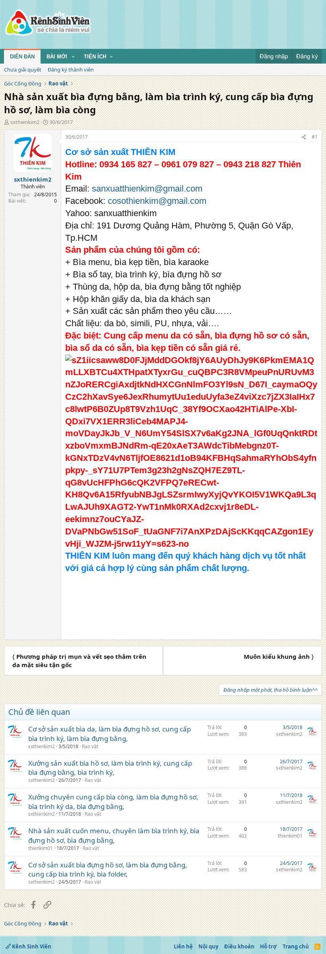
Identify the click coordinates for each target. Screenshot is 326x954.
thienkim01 (40, 848)
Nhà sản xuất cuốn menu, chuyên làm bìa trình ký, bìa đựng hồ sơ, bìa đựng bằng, (114, 835)
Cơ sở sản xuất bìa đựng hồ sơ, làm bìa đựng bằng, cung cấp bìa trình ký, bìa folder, (107, 869)
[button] (73, 57)
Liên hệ (183, 946)
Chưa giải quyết (22, 69)
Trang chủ (296, 946)
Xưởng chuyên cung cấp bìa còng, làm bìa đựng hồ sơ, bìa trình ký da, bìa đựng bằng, (113, 801)
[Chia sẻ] (304, 137)
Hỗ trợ (268, 946)
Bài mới (57, 57)
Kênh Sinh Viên (31, 946)
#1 (315, 137)
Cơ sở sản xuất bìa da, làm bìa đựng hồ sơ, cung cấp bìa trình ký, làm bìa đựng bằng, (109, 733)
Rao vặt (90, 746)
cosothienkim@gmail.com (157, 201)
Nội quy (208, 946)
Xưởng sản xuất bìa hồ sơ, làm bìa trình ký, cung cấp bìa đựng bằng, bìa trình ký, (110, 768)
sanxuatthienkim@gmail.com (147, 189)
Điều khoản (239, 946)
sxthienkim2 (24, 122)
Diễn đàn (22, 57)
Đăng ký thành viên (71, 69)
